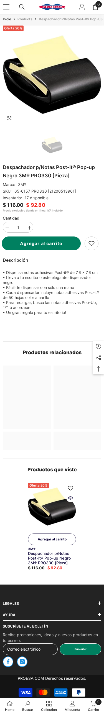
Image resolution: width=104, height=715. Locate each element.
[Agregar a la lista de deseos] (70, 488)
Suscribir (81, 649)
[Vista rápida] (70, 498)
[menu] (6, 7)
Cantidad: (12, 218)
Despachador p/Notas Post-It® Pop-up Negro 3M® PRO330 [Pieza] (49, 558)
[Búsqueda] (22, 7)
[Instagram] (22, 661)
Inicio (7, 19)
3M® (22, 184)
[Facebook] (8, 661)
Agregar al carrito (43, 243)
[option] (52, 75)
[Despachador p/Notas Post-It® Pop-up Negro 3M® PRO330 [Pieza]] (52, 507)
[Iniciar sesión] (82, 7)
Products (24, 19)
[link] (91, 243)
